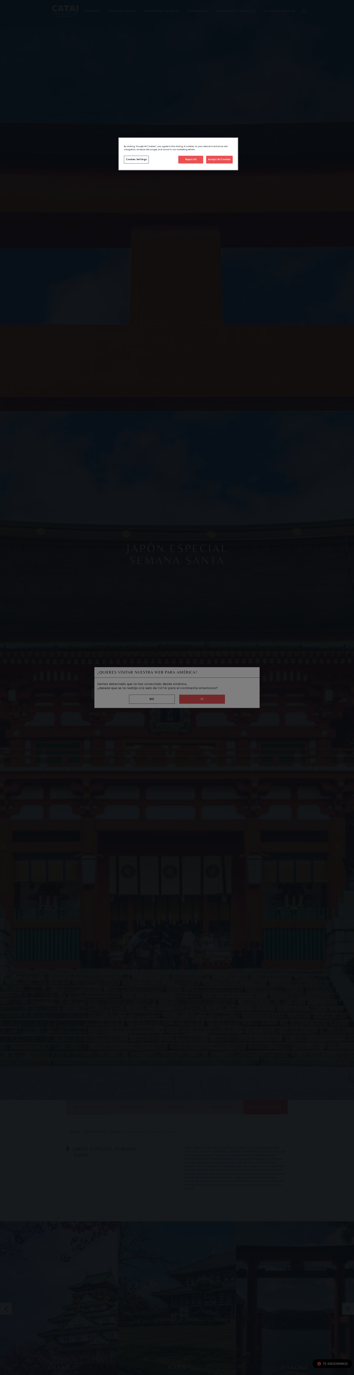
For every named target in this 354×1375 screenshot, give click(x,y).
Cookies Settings (136, 159)
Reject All (191, 159)
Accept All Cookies (219, 159)
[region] (178, 153)
